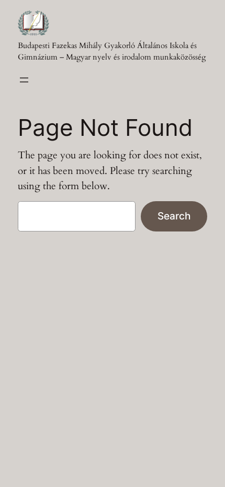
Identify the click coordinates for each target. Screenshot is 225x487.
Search (174, 216)
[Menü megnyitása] (24, 80)
